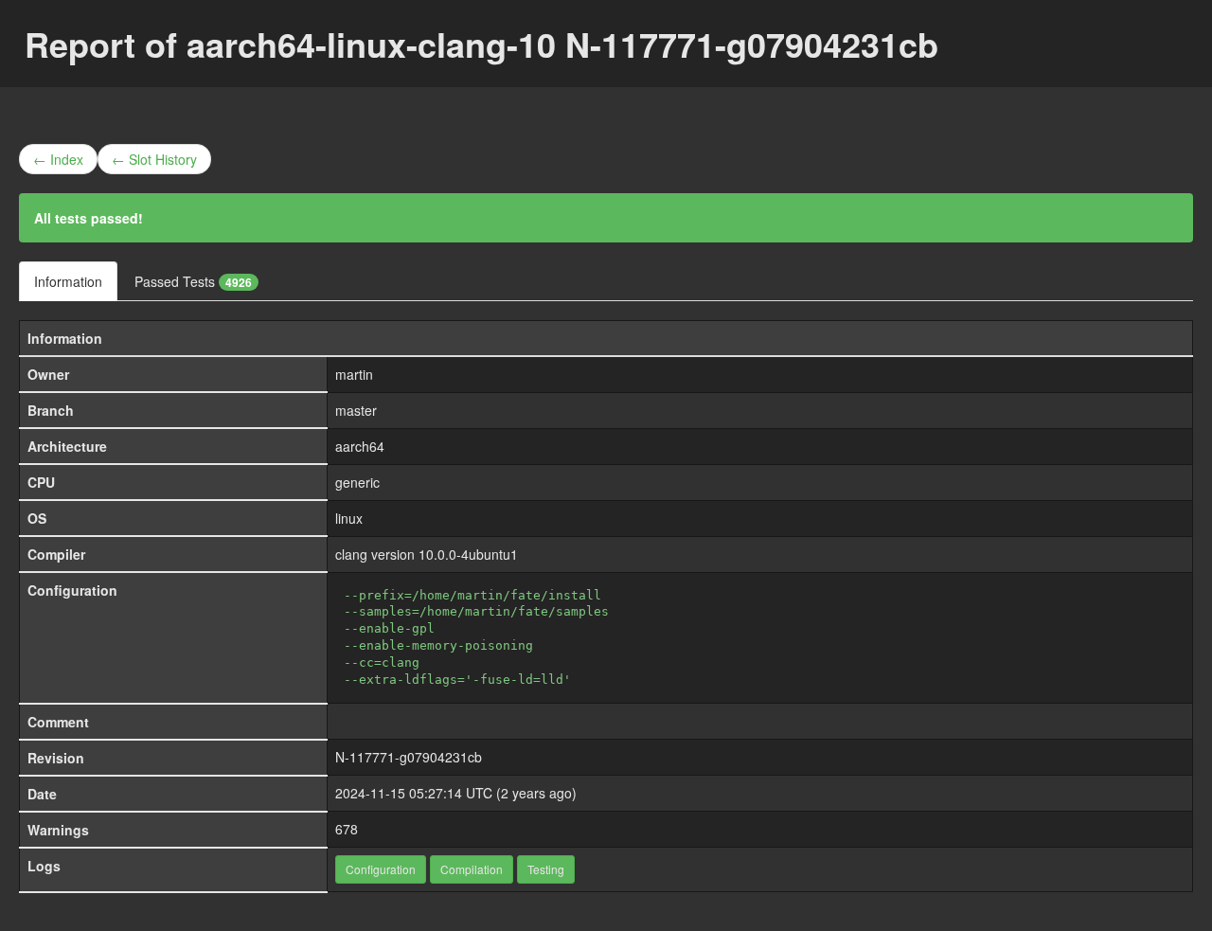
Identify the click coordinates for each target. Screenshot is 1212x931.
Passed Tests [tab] (193, 281)
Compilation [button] (471, 869)
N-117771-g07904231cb (408, 756)
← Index (58, 159)
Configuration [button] (381, 869)
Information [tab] (68, 281)
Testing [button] (545, 869)
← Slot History (154, 159)
